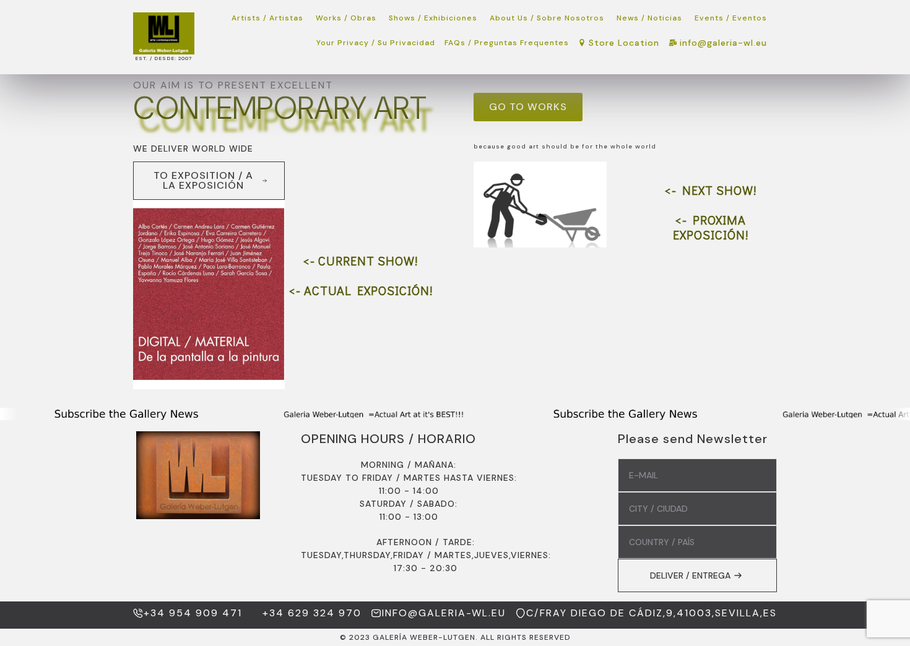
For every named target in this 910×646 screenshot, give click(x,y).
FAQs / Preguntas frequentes (506, 43)
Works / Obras (346, 18)
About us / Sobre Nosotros (547, 18)
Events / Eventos (731, 18)
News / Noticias (649, 18)
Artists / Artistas (267, 18)
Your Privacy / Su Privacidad (375, 43)
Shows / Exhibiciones (433, 18)
